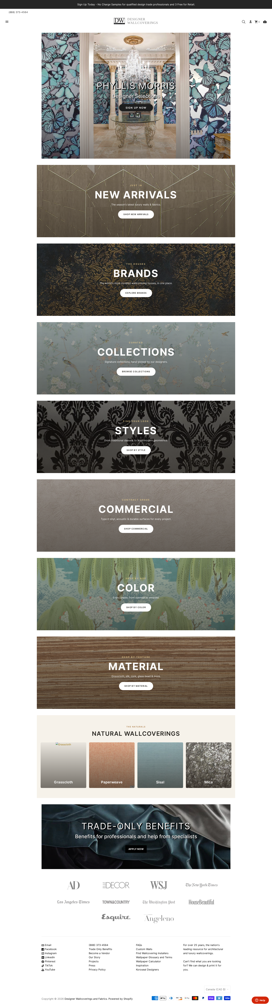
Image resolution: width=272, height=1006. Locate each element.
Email (47, 945)
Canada (216, 989)
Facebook (50, 949)
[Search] (244, 22)
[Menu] (7, 22)
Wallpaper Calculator (148, 961)
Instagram (50, 953)
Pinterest (49, 961)
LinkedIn (49, 957)
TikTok (48, 965)
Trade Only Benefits (100, 949)
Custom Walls (144, 949)
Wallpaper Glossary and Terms (154, 957)
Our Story (94, 957)
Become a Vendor (99, 953)
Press (92, 965)
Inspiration (142, 965)
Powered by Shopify (120, 998)
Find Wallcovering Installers (152, 953)
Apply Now (136, 849)
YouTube (49, 969)
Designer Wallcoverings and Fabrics (86, 998)
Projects (94, 961)
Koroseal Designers (147, 969)
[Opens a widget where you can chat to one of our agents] (260, 1000)
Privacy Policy (97, 969)
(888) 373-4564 (18, 12)
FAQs (139, 945)
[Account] (250, 22)
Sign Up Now (136, 107)
